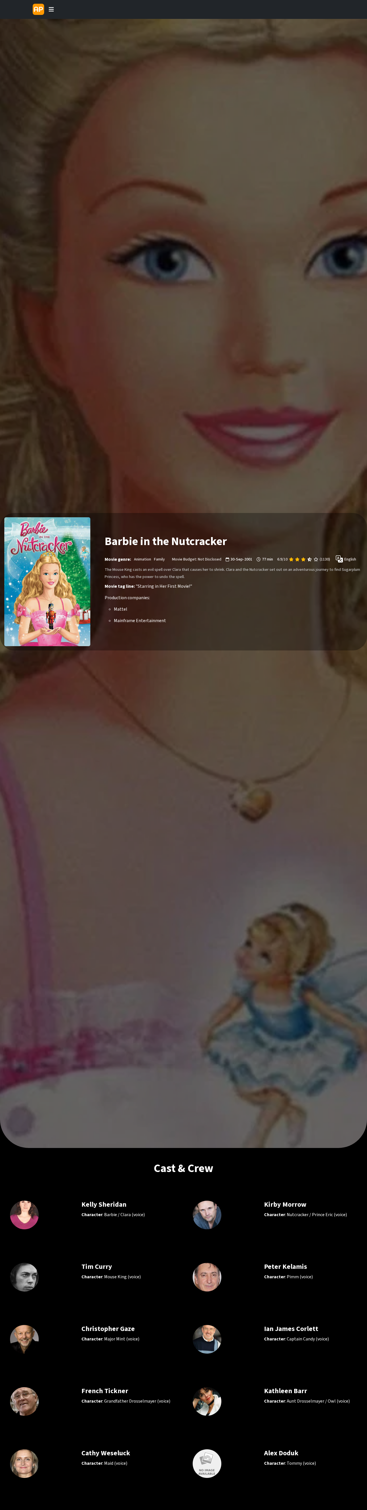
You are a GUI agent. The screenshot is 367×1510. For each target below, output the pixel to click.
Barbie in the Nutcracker (166, 541)
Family (159, 559)
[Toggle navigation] (51, 9)
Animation (142, 559)
